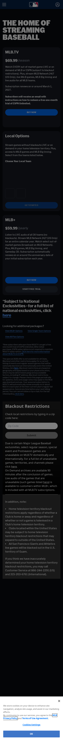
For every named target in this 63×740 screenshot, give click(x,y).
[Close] (59, 701)
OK (31, 733)
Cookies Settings (31, 724)
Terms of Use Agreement (35, 718)
